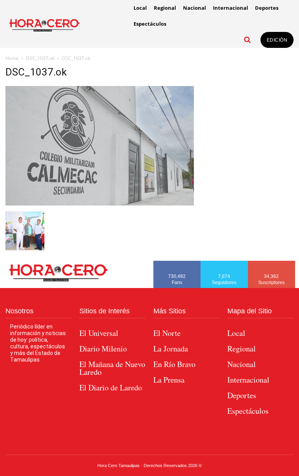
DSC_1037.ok (40, 58)
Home (12, 58)
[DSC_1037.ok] (99, 203)
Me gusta (177, 263)
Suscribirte (272, 263)
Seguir (224, 263)
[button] (247, 39)
